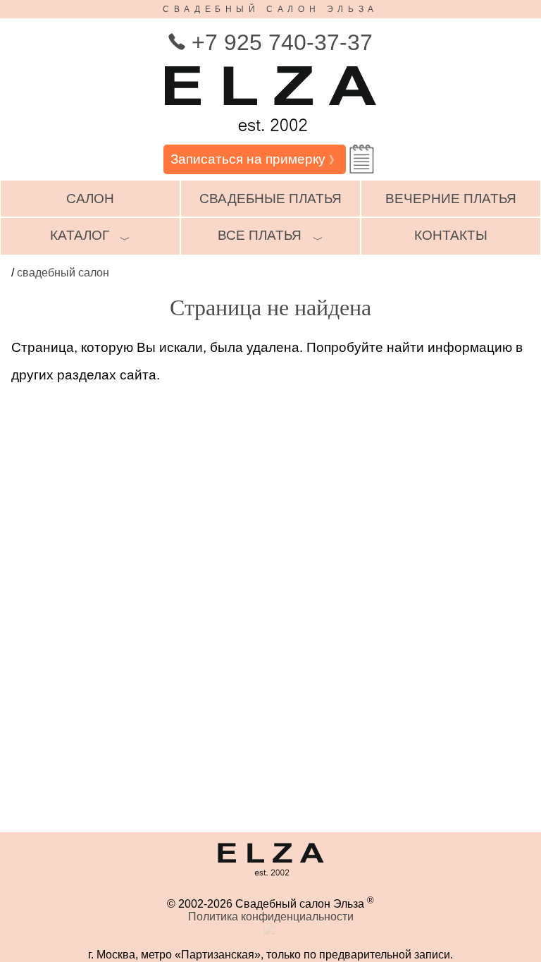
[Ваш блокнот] (362, 159)
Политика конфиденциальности (271, 917)
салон (90, 198)
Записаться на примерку (255, 159)
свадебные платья (270, 198)
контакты (450, 235)
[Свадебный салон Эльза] (270, 138)
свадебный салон (63, 273)
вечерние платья (450, 198)
